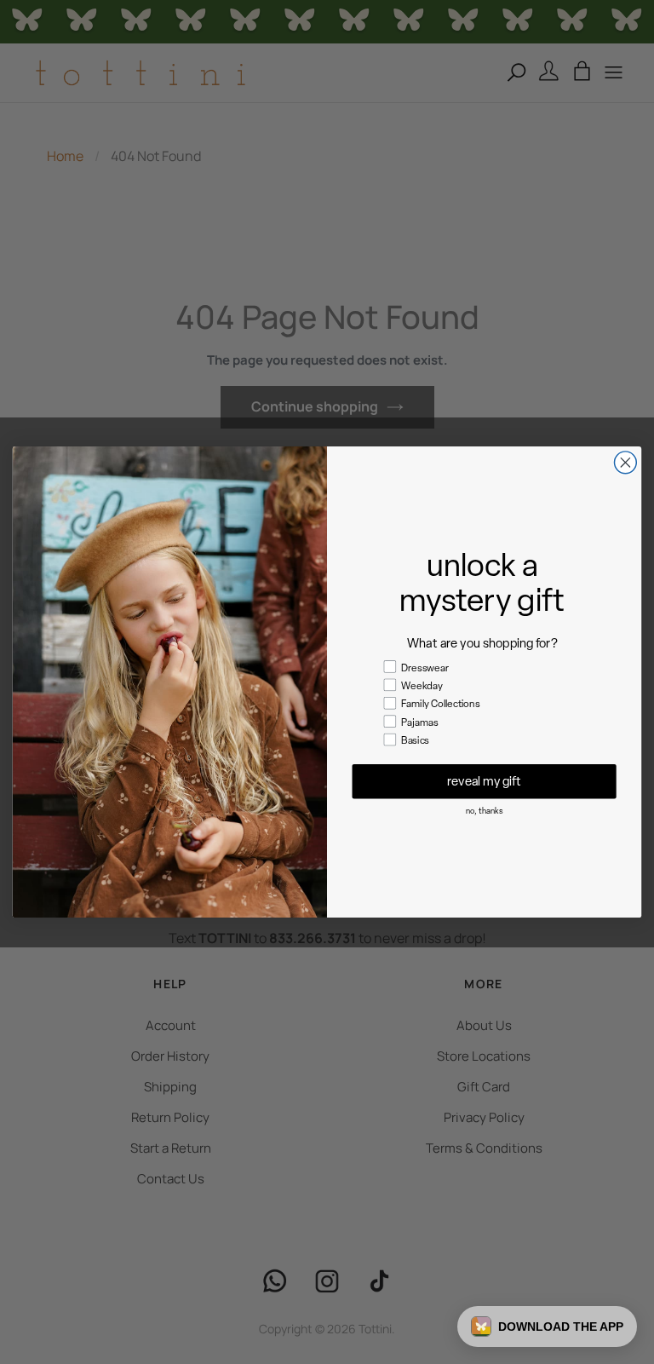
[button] (547, 1326)
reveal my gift (484, 781)
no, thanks (484, 811)
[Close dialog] (625, 463)
